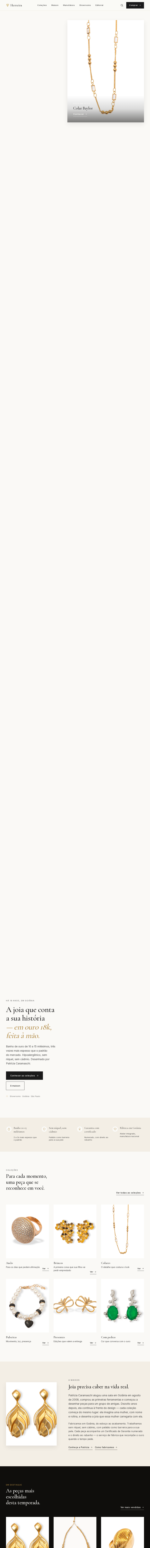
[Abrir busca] (122, 5)
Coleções (42, 5)
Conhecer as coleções (22, 1075)
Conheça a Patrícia (78, 1447)
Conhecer (78, 114)
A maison (15, 1085)
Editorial (99, 5)
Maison (54, 5)
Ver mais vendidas (131, 1507)
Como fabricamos (104, 1447)
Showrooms (85, 5)
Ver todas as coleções (128, 1192)
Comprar (133, 5)
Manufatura (69, 5)
